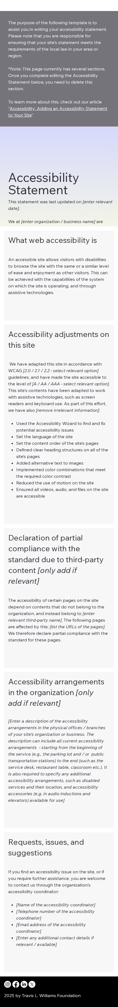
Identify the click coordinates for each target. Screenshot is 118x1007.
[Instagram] (7, 984)
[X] (32, 984)
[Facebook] (15, 984)
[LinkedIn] (24, 984)
